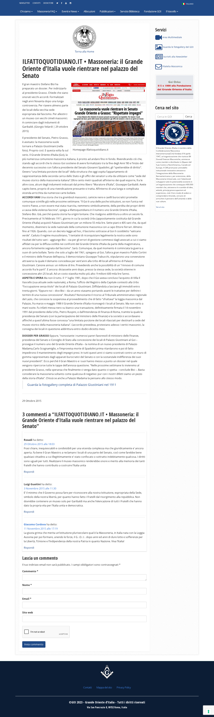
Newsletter (24, 3)
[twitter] (57, 4)
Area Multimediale (172, 37)
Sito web (27, 612)
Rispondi (29, 471)
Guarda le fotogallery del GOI (177, 46)
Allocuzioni (89, 11)
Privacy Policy (124, 687)
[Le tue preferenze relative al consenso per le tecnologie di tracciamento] (208, 712)
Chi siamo (25, 11)
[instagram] (70, 4)
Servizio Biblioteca (129, 11)
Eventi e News (69, 11)
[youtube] (66, 4)
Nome (27, 585)
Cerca (188, 116)
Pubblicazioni (107, 11)
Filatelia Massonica (172, 66)
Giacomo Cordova (35, 524)
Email (26, 598)
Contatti (36, 3)
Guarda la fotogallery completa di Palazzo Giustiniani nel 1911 (71, 385)
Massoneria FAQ (46, 11)
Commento (30, 571)
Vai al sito (160, 207)
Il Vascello (171, 11)
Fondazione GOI (152, 11)
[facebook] (62, 4)
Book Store (48, 3)
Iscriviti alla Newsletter (175, 56)
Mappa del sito (104, 687)
